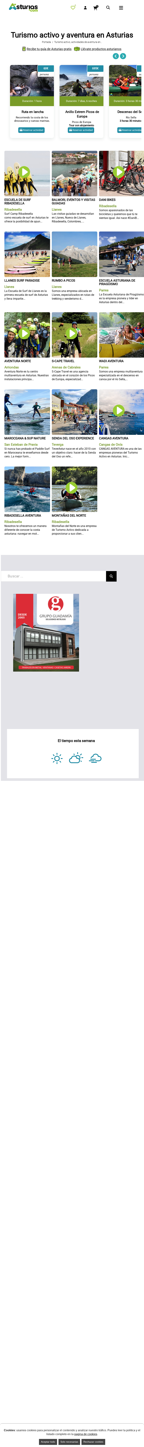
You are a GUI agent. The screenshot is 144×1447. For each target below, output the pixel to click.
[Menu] (125, 8)
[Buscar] (111, 576)
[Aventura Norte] (27, 314)
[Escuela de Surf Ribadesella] (27, 153)
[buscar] (108, 8)
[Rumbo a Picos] (74, 233)
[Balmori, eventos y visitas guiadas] (74, 153)
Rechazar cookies (93, 1441)
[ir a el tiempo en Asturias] (76, 758)
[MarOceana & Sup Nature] (27, 391)
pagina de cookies (85, 1434)
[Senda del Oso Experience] (74, 391)
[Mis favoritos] (73, 8)
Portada (46, 42)
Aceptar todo (48, 1441)
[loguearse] (85, 8)
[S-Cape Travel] (74, 314)
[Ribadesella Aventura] (27, 468)
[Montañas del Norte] (74, 468)
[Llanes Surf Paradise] (27, 233)
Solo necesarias (69, 1441)
